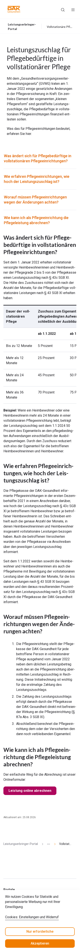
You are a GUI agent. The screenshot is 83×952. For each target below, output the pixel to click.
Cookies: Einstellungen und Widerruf (32, 917)
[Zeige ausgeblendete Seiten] (47, 843)
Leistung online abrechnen (30, 791)
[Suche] (63, 9)
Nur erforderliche (39, 931)
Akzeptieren (40, 943)
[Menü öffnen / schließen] (73, 9)
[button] (14, 9)
